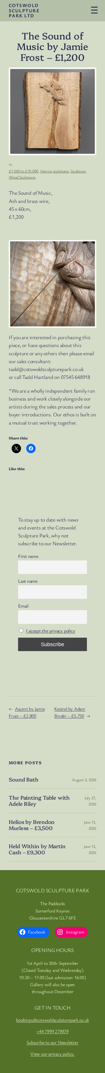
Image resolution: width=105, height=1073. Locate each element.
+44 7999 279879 (52, 1031)
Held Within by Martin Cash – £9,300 (37, 849)
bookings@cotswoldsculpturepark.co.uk (52, 1020)
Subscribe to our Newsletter (52, 1042)
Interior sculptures (54, 171)
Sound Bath (23, 779)
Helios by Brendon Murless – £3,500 (32, 825)
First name (28, 556)
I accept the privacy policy (50, 630)
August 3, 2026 (84, 779)
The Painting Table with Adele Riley (39, 801)
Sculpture (78, 171)
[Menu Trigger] (94, 10)
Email (23, 606)
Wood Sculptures (22, 177)
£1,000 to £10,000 (23, 171)
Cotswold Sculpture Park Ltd (24, 10)
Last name (27, 581)
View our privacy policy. (52, 1053)
